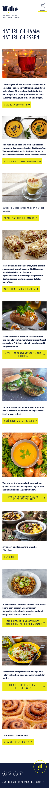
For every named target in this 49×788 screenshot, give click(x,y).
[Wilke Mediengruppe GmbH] (12, 11)
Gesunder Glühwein (15, 104)
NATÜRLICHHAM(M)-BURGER (19, 420)
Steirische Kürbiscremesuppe (21, 161)
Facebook (4, 774)
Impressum (23, 782)
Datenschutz (37, 782)
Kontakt (12, 782)
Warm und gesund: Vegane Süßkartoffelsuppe (23, 498)
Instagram (10, 774)
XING (15, 774)
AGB (4, 782)
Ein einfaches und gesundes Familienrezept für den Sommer (23, 622)
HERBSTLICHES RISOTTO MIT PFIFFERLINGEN (23, 686)
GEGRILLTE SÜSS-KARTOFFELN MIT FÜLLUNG (23, 354)
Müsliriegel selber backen (19, 289)
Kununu (21, 774)
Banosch (9, 557)
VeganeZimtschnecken (17, 742)
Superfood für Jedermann (19, 218)
